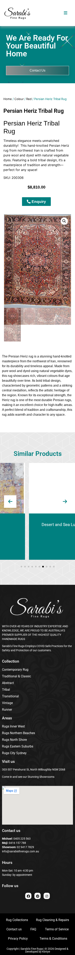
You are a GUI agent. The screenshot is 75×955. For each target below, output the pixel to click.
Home (7, 99)
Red (29, 99)
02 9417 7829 (25, 847)
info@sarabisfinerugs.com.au (20, 851)
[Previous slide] (10, 501)
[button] (64, 221)
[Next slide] (65, 501)
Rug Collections (17, 920)
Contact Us (37, 70)
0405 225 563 (22, 838)
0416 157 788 (17, 842)
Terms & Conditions (53, 938)
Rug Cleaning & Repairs (52, 920)
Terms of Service (57, 929)
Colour (19, 99)
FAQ (33, 929)
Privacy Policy (18, 938)
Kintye (46, 951)
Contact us (14, 929)
